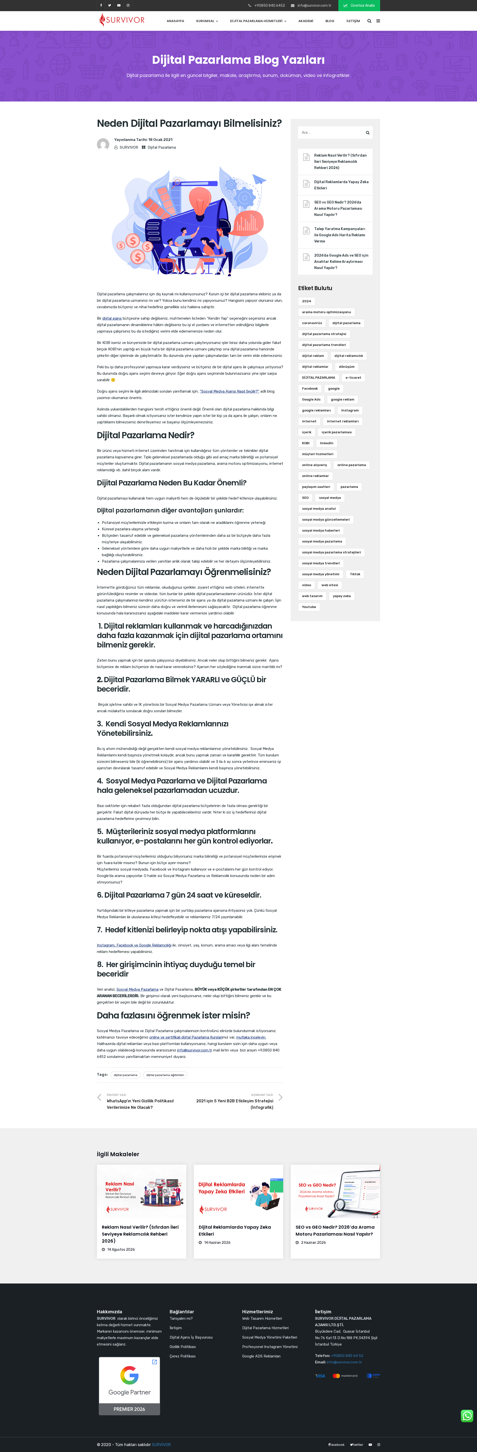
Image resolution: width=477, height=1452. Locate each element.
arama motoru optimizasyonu (326, 312)
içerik (306, 432)
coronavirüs (312, 323)
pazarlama (349, 487)
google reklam (342, 399)
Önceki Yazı (140, 1101)
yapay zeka (342, 596)
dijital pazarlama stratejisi (324, 334)
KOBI (306, 443)
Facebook (310, 388)
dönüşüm (347, 367)
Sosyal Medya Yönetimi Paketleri (269, 1337)
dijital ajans (112, 318)
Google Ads (311, 399)
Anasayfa (175, 21)
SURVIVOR (129, 147)
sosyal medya (330, 498)
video (306, 585)
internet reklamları (343, 421)
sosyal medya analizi (319, 508)
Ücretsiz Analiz (362, 5)
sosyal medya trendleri (321, 563)
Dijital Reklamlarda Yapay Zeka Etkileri (341, 185)
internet (309, 421)
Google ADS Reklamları (261, 1356)
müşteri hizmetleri (317, 454)
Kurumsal (205, 21)
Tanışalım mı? (181, 1318)
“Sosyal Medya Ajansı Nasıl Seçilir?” (229, 391)
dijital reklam (313, 356)
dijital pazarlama (125, 1075)
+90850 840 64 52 (347, 1355)
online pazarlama (351, 465)
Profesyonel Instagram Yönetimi (270, 1347)
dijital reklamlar (315, 367)
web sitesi (329, 585)
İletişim (353, 21)
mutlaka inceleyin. (251, 1037)
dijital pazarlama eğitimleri (165, 1075)
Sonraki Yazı (234, 1101)
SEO (305, 498)
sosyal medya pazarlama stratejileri (331, 552)
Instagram (350, 410)
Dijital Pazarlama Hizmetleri (256, 21)
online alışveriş (314, 465)
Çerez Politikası (183, 1356)
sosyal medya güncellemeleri (326, 519)
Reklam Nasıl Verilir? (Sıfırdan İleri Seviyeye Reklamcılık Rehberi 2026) (340, 161)
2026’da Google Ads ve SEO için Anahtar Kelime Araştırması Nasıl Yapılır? (341, 261)
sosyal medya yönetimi (320, 574)
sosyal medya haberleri (321, 530)
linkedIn (326, 443)
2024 (306, 301)
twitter (109, 5)
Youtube (309, 607)
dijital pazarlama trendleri (324, 345)
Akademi (305, 21)
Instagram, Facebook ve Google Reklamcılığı (134, 945)
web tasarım (312, 596)
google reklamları (316, 410)
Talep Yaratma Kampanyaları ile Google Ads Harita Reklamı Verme (339, 235)
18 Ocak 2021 (160, 139)
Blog (329, 21)
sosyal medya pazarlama (322, 541)
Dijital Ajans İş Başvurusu (191, 1337)
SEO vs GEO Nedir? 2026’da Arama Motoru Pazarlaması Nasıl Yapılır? (338, 208)
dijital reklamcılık (348, 356)
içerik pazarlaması (337, 432)
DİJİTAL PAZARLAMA (318, 377)
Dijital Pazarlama (162, 147)
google (334, 388)
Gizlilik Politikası (183, 1347)
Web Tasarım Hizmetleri (262, 1318)
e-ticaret (353, 377)
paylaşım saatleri (316, 487)
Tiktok (355, 574)
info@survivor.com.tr (194, 1050)
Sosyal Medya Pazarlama (138, 989)
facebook (101, 5)
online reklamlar (315, 476)
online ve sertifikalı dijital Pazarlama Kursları (185, 1037)
